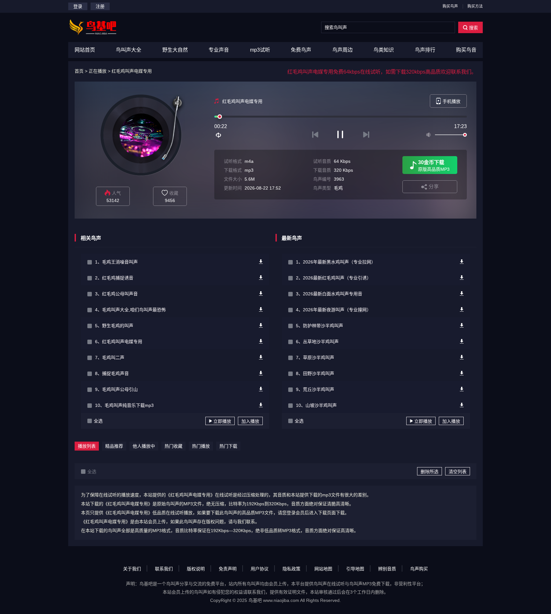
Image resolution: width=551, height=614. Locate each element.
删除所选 (429, 471)
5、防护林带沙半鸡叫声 (319, 325)
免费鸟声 (301, 50)
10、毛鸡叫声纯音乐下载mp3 (124, 405)
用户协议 (259, 568)
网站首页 (85, 50)
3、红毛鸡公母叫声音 (116, 293)
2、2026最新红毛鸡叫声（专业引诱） (333, 277)
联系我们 (164, 568)
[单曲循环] (219, 135)
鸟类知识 (383, 50)
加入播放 (250, 421)
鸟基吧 (255, 600)
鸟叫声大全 (128, 50)
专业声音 (219, 50)
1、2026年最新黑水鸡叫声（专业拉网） (336, 261)
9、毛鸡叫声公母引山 (116, 389)
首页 (79, 71)
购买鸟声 (450, 6)
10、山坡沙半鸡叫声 (316, 405)
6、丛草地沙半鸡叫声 (317, 341)
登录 (77, 6)
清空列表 (458, 471)
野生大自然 (175, 50)
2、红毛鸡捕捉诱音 (114, 277)
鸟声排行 (425, 50)
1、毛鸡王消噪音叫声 (116, 261)
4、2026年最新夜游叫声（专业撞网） (333, 309)
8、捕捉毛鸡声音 (112, 373)
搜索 (473, 27)
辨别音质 (387, 568)
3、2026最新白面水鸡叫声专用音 (329, 293)
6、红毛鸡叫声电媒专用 (118, 341)
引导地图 (355, 568)
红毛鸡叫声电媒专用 (132, 71)
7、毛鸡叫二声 (109, 357)
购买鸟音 (466, 50)
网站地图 (323, 568)
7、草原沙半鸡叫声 (315, 357)
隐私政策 (291, 568)
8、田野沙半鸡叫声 (315, 373)
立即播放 (222, 421)
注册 (100, 6)
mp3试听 (260, 50)
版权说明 (196, 568)
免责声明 (228, 568)
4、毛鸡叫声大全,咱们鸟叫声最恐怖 (130, 309)
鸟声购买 (419, 568)
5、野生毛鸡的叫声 (114, 325)
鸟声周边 (342, 50)
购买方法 (475, 6)
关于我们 (132, 568)
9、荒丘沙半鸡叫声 (315, 389)
